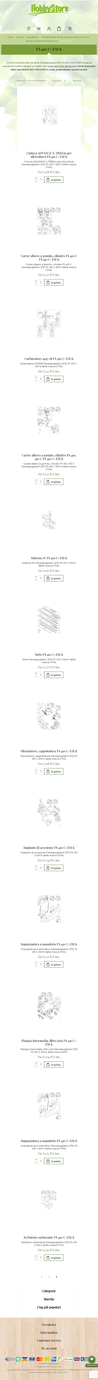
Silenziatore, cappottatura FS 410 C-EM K (49, 751)
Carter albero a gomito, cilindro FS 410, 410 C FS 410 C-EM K (49, 456)
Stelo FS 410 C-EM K (49, 654)
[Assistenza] (91, 1359)
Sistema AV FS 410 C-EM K (49, 558)
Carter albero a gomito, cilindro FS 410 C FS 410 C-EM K (49, 257)
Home (10, 37)
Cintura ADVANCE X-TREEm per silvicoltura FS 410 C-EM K (49, 154)
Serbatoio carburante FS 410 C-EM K (49, 1237)
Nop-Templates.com (53, 1367)
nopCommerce (53, 1363)
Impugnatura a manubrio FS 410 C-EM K (49, 944)
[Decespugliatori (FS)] (49, 118)
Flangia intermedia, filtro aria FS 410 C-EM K (49, 1042)
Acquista (56, 179)
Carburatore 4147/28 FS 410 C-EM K (49, 358)
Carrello (59, 28)
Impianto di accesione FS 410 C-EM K (49, 847)
